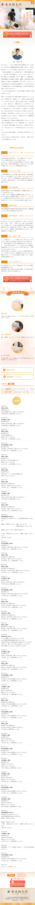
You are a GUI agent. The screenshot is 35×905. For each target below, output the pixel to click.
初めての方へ (11, 370)
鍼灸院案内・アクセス (14, 377)
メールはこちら (19, 882)
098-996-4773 (18, 879)
